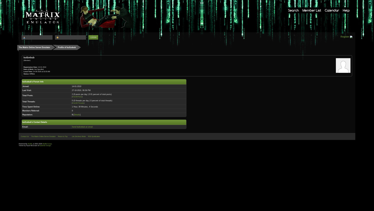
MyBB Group (47, 144)
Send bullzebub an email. (82, 127)
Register (345, 36)
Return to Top (62, 136)
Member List (312, 10)
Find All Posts (77, 97)
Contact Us (25, 136)
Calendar (332, 10)
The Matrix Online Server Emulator (34, 47)
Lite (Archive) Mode (79, 136)
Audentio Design (45, 145)
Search (293, 10)
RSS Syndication (94, 136)
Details (77, 115)
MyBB (30, 144)
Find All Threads (78, 103)
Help (346, 10)
